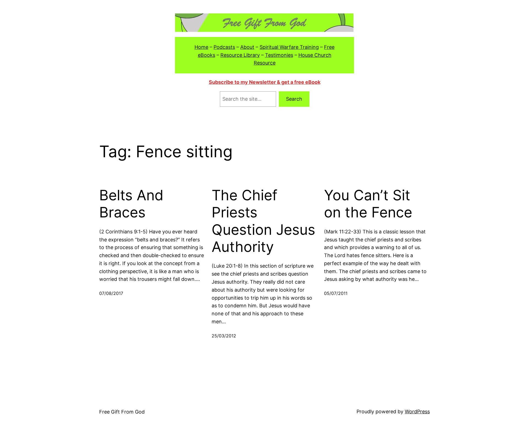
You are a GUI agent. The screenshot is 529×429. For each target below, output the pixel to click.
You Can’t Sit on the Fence (368, 204)
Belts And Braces (131, 204)
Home (201, 47)
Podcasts (224, 47)
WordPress (417, 411)
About (247, 47)
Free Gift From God (122, 412)
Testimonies (279, 55)
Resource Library (240, 55)
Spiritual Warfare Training (289, 47)
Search (294, 99)
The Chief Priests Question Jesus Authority (263, 221)
